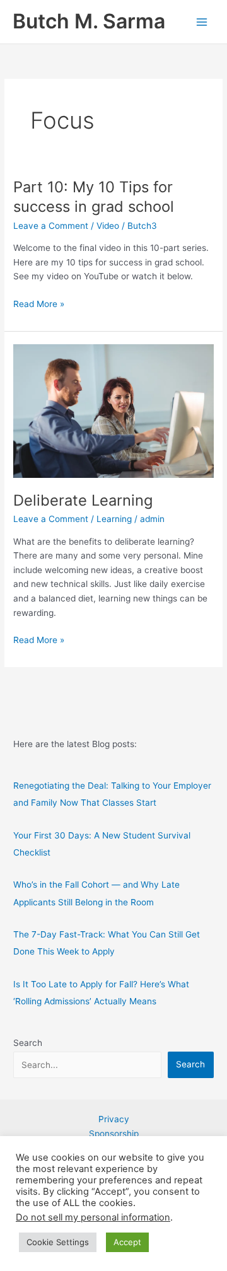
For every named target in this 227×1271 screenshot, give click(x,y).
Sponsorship (114, 1134)
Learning (114, 519)
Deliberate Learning (83, 500)
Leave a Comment (50, 226)
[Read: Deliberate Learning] (113, 410)
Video (107, 226)
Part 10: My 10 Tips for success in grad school (93, 197)
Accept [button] (127, 1242)
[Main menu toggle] (202, 22)
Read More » (38, 304)
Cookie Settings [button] (57, 1242)
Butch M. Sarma (89, 21)
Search (27, 1043)
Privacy (113, 1119)
